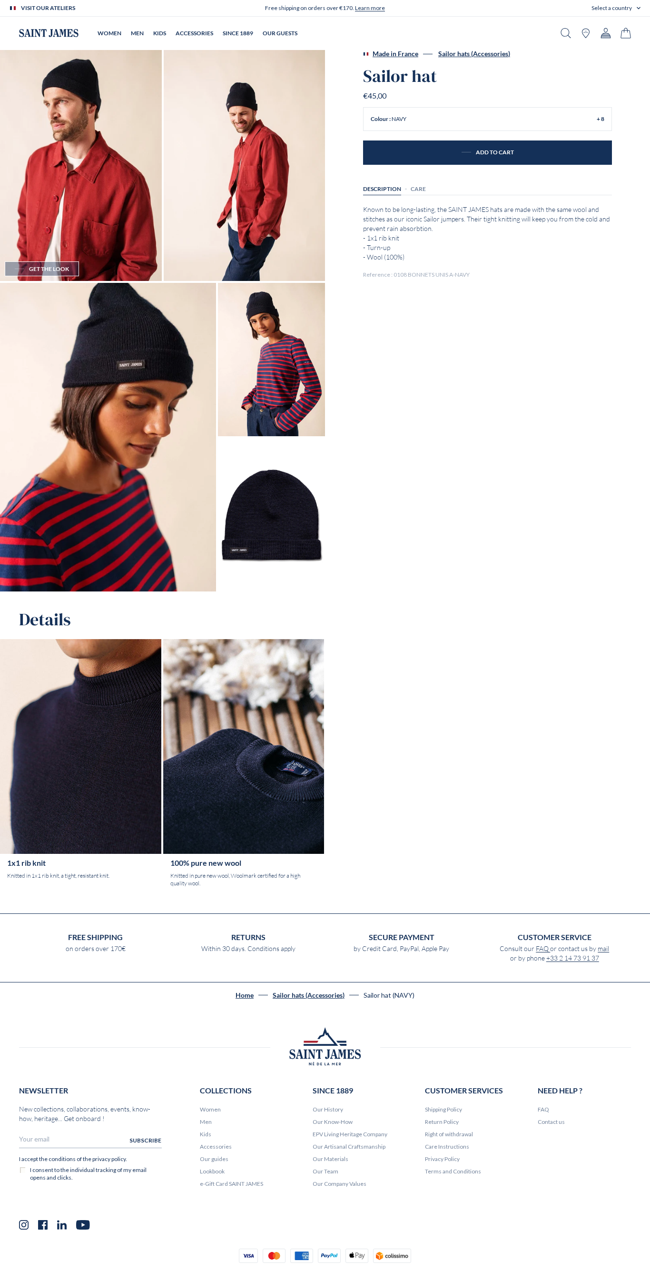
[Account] (606, 33)
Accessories (216, 1146)
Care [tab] (418, 188)
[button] (615, 8)
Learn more (370, 7)
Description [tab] (382, 188)
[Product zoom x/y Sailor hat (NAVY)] (81, 165)
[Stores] (586, 33)
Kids (205, 1134)
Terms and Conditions (453, 1171)
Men (206, 1121)
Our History (328, 1109)
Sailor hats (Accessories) (474, 54)
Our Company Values (339, 1183)
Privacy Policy (442, 1158)
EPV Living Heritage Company (350, 1134)
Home (245, 995)
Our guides (214, 1158)
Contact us (551, 1121)
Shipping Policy (443, 1109)
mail (603, 948)
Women (210, 1109)
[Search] (566, 33)
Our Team (325, 1171)
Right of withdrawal (449, 1134)
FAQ (543, 948)
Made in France (395, 54)
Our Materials (330, 1158)
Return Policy (442, 1121)
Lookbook (212, 1171)
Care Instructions (447, 1146)
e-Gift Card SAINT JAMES (231, 1183)
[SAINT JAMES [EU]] (49, 33)
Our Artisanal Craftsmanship (349, 1146)
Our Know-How (333, 1121)
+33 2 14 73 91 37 (572, 958)
